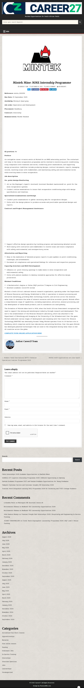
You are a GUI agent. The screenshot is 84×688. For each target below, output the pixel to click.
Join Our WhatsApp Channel (42, 353)
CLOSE (64, 333)
